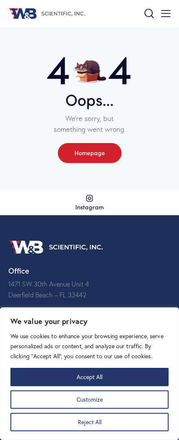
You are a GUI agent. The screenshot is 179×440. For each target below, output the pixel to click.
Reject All (90, 422)
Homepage (90, 152)
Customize (90, 399)
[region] (89, 373)
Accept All (89, 377)
